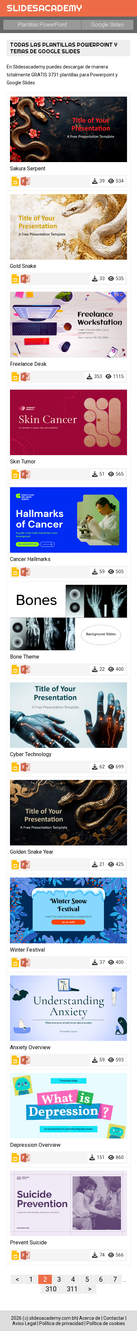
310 (51, 1289)
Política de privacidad (61, 1323)
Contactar (113, 1318)
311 (72, 1289)
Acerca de (89, 1318)
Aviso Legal (24, 1323)
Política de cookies (105, 1323)
